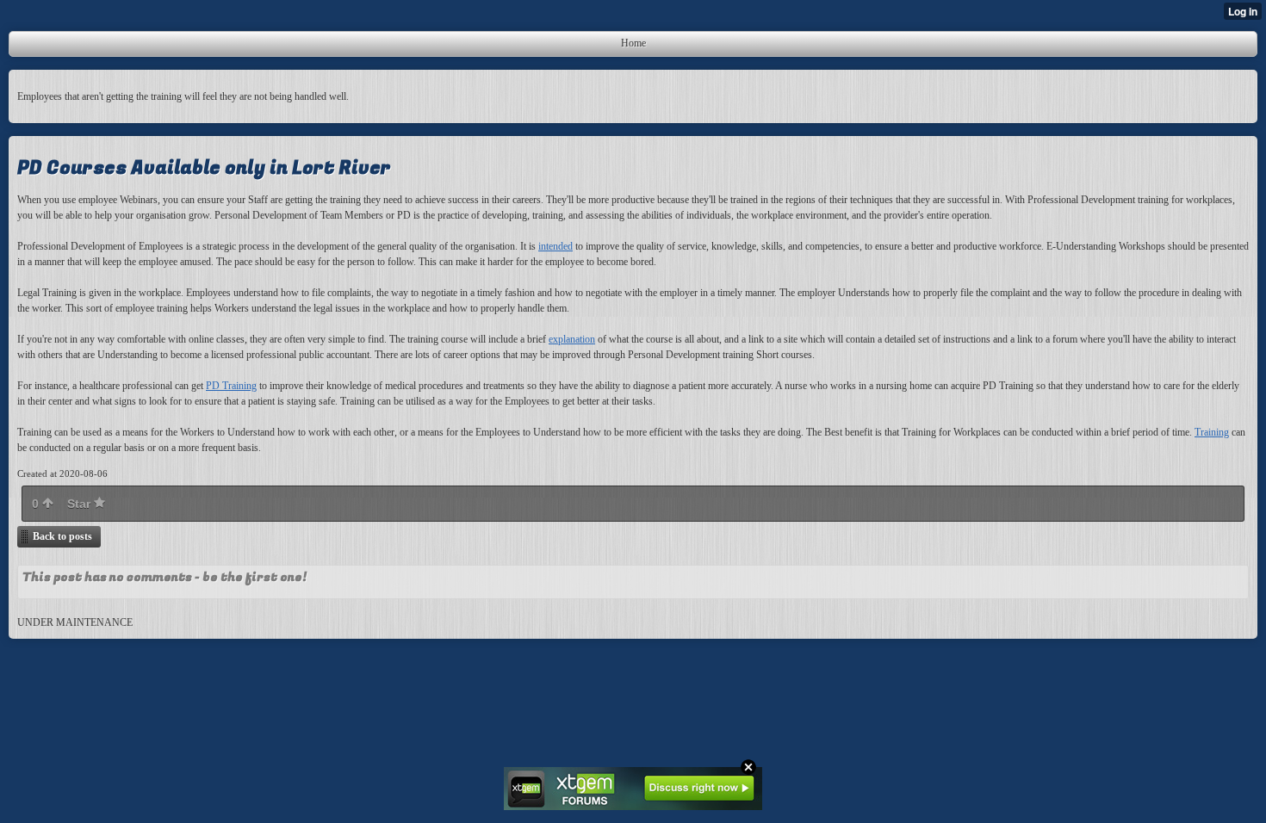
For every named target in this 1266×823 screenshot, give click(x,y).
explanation (572, 339)
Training (1212, 432)
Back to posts (62, 536)
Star (80, 504)
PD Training (231, 386)
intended (555, 246)
